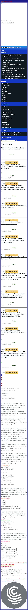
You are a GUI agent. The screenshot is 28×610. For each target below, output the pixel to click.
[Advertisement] (14, 35)
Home (3, 50)
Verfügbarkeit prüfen (11, 162)
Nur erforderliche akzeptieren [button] (18, 562)
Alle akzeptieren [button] (5, 562)
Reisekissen (6, 124)
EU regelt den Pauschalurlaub (10, 78)
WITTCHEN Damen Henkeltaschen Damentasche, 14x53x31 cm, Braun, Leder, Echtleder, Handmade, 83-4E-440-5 (12, 314)
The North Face (6, 93)
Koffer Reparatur (7, 57)
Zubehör (4, 122)
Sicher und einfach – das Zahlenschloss (13, 60)
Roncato (4, 87)
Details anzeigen (5, 465)
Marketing (3, 488)
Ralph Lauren (6, 85)
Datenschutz (4, 393)
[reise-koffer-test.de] (14, 11)
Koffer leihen (6, 62)
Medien (3, 512)
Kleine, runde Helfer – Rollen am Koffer (13, 74)
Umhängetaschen (7, 118)
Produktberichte (5, 130)
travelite (4, 97)
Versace (4, 99)
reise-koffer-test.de (15, 47)
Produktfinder (5, 104)
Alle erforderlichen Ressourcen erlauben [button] (12, 579)
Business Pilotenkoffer (8, 114)
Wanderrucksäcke (8, 109)
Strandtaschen (6, 120)
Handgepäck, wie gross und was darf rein (13, 68)
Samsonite (5, 89)
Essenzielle (4, 453)
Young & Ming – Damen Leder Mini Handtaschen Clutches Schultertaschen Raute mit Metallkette (13, 166)
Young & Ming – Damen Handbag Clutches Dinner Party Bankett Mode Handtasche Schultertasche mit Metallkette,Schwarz (12, 295)
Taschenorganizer (6, 137)
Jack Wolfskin (6, 83)
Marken (3, 81)
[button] (14, 595)
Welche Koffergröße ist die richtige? (12, 55)
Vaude (4, 101)
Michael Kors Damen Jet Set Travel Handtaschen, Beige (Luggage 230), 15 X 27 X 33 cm (13, 332)
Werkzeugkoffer (6, 127)
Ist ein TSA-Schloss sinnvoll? (10, 58)
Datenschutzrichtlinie (7, 566)
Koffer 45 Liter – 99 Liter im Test (11, 133)
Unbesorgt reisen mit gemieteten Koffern (13, 76)
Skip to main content (6, 1)
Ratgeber (3, 52)
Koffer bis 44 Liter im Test (9, 135)
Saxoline (4, 91)
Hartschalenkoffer (7, 112)
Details (3, 162)
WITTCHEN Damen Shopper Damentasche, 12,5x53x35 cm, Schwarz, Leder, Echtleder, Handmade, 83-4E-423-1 (12, 240)
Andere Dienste (5, 533)
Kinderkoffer (5, 116)
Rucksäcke (5, 106)
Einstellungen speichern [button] (7, 564)
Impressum (4, 395)
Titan (3, 95)
